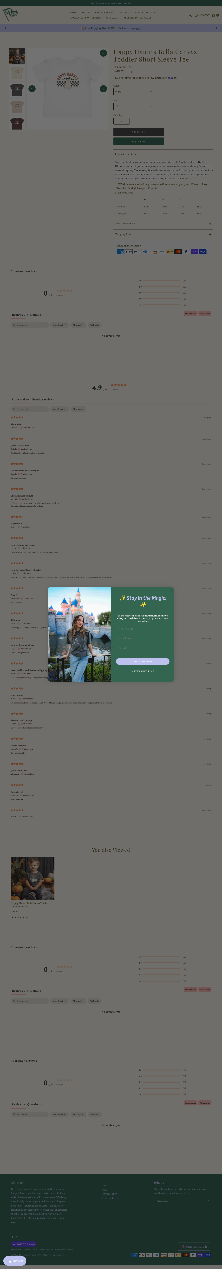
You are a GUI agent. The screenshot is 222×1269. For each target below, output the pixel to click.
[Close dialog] (171, 590)
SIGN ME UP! (142, 661)
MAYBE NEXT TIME (142, 671)
